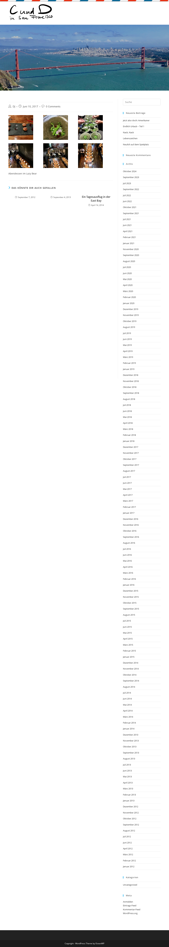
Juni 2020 (127, 273)
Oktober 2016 (129, 530)
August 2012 (129, 830)
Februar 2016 (129, 578)
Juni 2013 (127, 770)
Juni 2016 (127, 554)
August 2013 (129, 758)
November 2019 (131, 315)
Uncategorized (130, 884)
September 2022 (131, 189)
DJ (14, 106)
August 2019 (129, 327)
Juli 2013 (127, 764)
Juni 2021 (127, 225)
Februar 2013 (129, 794)
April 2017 (128, 494)
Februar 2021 (129, 237)
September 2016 (131, 536)
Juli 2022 (127, 195)
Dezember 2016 (130, 518)
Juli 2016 (127, 548)
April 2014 (128, 710)
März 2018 (128, 429)
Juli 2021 (127, 219)
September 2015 (131, 608)
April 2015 (128, 638)
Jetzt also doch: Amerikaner (136, 120)
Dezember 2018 (130, 375)
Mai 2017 (127, 488)
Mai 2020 (127, 279)
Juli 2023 (127, 183)
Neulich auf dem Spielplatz (136, 144)
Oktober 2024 (129, 171)
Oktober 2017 (129, 459)
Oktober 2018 (129, 387)
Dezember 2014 (130, 662)
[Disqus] (60, 250)
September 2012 (131, 824)
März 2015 (128, 644)
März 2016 (128, 572)
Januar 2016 (128, 584)
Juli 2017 (127, 476)
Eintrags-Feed (129, 905)
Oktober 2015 (129, 602)
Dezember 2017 (130, 447)
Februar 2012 (129, 860)
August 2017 (129, 470)
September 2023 (131, 177)
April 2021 (128, 231)
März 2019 (128, 357)
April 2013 (128, 782)
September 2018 (131, 392)
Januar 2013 (128, 800)
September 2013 (131, 752)
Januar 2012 (128, 866)
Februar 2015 (129, 650)
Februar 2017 (129, 506)
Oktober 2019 (129, 321)
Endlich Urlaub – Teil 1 (133, 126)
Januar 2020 (128, 303)
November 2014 (131, 668)
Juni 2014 (127, 698)
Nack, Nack (128, 132)
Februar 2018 (129, 434)
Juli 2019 (127, 333)
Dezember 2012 (130, 806)
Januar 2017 (128, 512)
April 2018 (128, 422)
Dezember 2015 (130, 590)
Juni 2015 (127, 626)
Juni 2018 (127, 411)
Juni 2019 (127, 339)
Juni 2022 (127, 201)
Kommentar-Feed (131, 909)
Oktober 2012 (129, 818)
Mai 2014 (127, 704)
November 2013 (131, 740)
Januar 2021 (128, 243)
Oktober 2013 (129, 746)
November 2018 (131, 381)
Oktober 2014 (129, 674)
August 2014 (129, 686)
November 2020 (131, 249)
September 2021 (131, 213)
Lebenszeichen (130, 138)
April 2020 (128, 285)
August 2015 (129, 614)
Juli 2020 (127, 267)
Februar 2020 (129, 297)
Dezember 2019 (130, 309)
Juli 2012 (127, 836)
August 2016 (129, 542)
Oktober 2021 (129, 207)
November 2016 (131, 524)
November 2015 (131, 596)
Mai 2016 (127, 560)
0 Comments (53, 106)
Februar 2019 (129, 363)
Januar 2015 (128, 656)
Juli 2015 (127, 620)
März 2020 (128, 291)
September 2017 (131, 464)
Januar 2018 (128, 441)
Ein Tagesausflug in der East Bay (96, 198)
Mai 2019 (127, 345)
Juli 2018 (127, 405)
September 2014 (131, 680)
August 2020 (129, 261)
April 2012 (128, 848)
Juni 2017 (127, 482)
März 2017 (128, 500)
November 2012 (131, 812)
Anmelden (128, 901)
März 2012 (128, 854)
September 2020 (131, 255)
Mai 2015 (127, 632)
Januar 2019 (128, 369)
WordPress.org (130, 913)
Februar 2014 (129, 722)
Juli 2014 (127, 692)
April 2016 (128, 566)
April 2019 (128, 351)
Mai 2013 (127, 776)
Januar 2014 (128, 728)
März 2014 (128, 716)
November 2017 (131, 452)
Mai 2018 (127, 417)
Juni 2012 (127, 842)
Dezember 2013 (130, 734)
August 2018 (129, 399)
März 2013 (128, 788)
